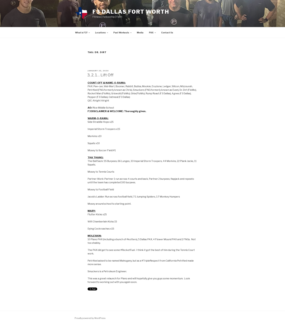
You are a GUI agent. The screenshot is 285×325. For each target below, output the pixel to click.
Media (140, 32)
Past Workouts (121, 32)
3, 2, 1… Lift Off (100, 75)
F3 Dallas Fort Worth (130, 11)
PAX (151, 32)
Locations (100, 32)
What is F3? (81, 32)
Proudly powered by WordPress (90, 318)
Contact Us (167, 32)
